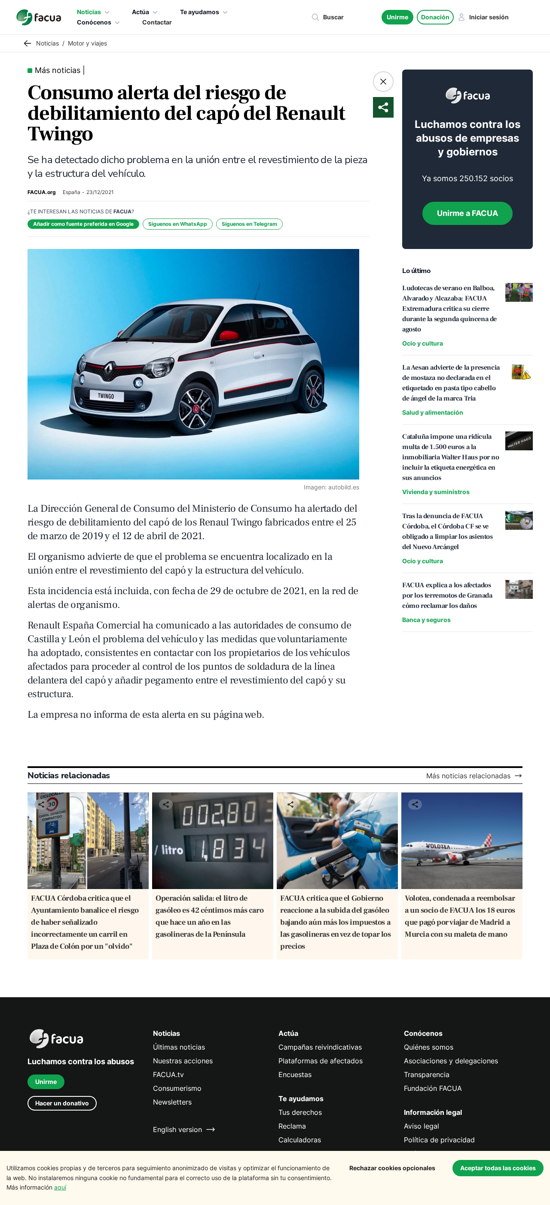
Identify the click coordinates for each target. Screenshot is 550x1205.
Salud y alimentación (432, 412)
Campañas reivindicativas (320, 1047)
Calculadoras (299, 1139)
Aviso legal (421, 1126)
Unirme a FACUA (467, 213)
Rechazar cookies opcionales (392, 1168)
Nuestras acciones (183, 1060)
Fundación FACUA (433, 1088)
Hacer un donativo (62, 1103)
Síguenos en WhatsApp (177, 224)
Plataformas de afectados (320, 1060)
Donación (435, 17)
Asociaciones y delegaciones (451, 1060)
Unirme (397, 17)
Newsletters (172, 1102)
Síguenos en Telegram (249, 224)
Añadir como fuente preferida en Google (83, 224)
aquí (60, 1187)
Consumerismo (177, 1088)
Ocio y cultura (422, 343)
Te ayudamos (199, 11)
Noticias (89, 11)
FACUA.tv (168, 1074)
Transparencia (426, 1074)
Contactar (157, 22)
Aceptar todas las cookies (498, 1168)
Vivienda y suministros (436, 491)
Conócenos (94, 22)
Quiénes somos (428, 1047)
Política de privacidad (439, 1139)
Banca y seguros (426, 619)
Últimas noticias (179, 1047)
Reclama (292, 1126)
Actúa (140, 11)
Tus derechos (300, 1112)
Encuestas (295, 1074)
